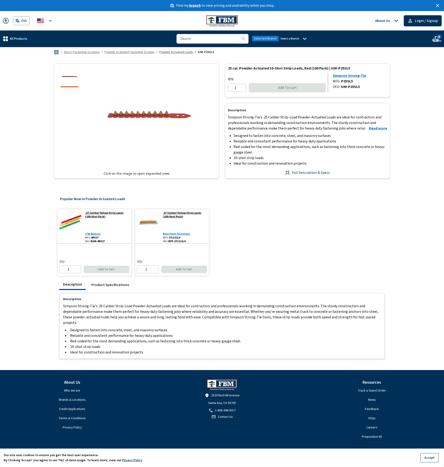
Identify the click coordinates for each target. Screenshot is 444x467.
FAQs (372, 418)
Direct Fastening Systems (82, 52)
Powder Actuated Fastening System (129, 52)
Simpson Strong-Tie (349, 75)
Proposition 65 (372, 436)
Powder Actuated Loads (176, 52)
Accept (429, 457)
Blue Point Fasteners (176, 234)
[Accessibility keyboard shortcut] (5, 20)
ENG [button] (24, 20)
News (372, 400)
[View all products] (56, 52)
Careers (371, 427)
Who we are (72, 390)
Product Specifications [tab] (110, 284)
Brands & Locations (72, 400)
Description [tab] (72, 284)
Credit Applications (72, 409)
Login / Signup (426, 20)
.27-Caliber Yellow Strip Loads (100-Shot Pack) (104, 215)
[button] (15, 38)
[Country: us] (45, 20)
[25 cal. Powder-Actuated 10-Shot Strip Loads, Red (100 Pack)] (70, 77)
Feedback (372, 409)
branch (195, 5)
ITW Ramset (93, 234)
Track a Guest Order (372, 390)
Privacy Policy (72, 427)
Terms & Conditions (72, 418)
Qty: (231, 79)
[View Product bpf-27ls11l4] (148, 226)
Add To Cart (287, 87)
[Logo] (222, 21)
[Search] (243, 39)
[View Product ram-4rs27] (70, 226)
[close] (437, 5)
